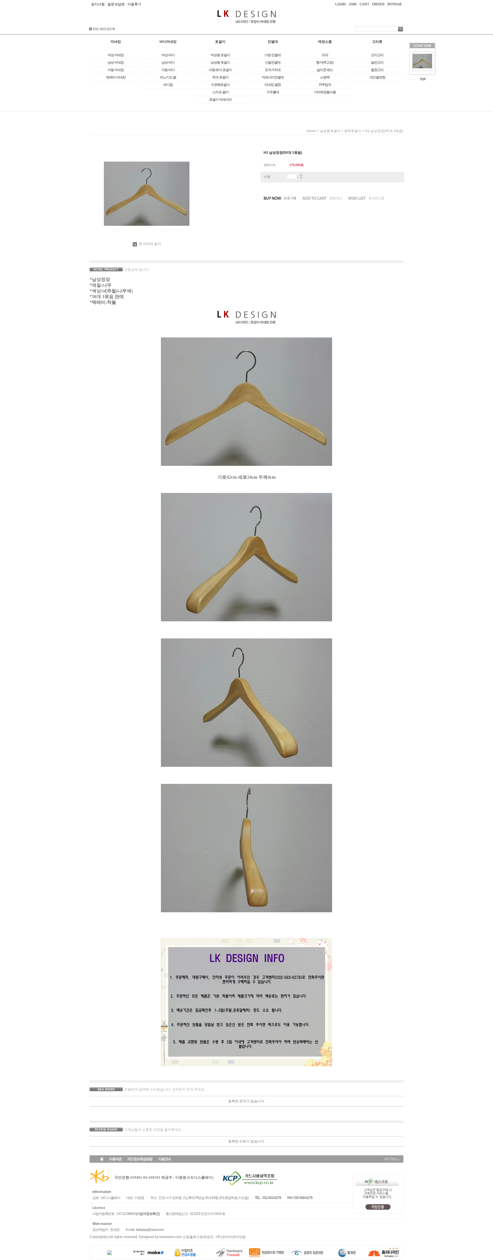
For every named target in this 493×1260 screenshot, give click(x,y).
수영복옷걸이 (220, 85)
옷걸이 (220, 42)
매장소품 (325, 42)
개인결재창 (377, 77)
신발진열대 (272, 62)
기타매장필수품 (325, 92)
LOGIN (340, 4)
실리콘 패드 (325, 70)
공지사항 (98, 4)
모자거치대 (272, 70)
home (311, 131)
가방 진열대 (272, 55)
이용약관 (115, 1159)
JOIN (353, 4)
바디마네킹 (168, 42)
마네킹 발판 (272, 85)
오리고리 (377, 55)
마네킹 (116, 42)
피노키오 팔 (168, 77)
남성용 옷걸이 (220, 62)
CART (364, 4)
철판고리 (377, 70)
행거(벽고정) (325, 62)
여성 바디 (168, 55)
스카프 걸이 (220, 92)
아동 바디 (168, 70)
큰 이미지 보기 (149, 244)
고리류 (377, 42)
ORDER (378, 4)
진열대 (273, 42)
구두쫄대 (272, 92)
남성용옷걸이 (330, 131)
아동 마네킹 (116, 70)
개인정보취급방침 (139, 1159)
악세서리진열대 (273, 77)
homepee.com (170, 1237)
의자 (325, 55)
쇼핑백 (325, 77)
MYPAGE (394, 4)
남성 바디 (168, 62)
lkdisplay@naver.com (150, 1230)
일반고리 (377, 62)
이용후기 (134, 4)
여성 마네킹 (116, 55)
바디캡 (168, 85)
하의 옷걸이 (220, 77)
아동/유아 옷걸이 (220, 70)
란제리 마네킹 (116, 77)
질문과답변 (116, 4)
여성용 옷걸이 (220, 55)
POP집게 (325, 85)
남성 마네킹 (116, 62)
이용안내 (164, 1159)
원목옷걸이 (352, 131)
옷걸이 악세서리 (220, 100)
